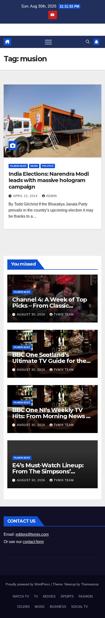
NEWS (34, 166)
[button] (88, 42)
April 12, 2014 (26, 196)
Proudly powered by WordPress (28, 584)
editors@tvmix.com (32, 534)
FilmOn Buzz (18, 166)
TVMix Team (64, 314)
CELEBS (23, 607)
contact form (33, 542)
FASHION (86, 596)
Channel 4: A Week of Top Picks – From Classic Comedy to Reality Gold (49, 305)
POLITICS (47, 166)
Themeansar (89, 584)
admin (51, 196)
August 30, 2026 (31, 314)
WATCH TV (21, 596)
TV (36, 596)
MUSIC (40, 607)
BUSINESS (58, 607)
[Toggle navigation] (48, 42)
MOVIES (49, 596)
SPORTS (67, 596)
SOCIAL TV (79, 607)
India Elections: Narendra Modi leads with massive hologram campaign (49, 180)
